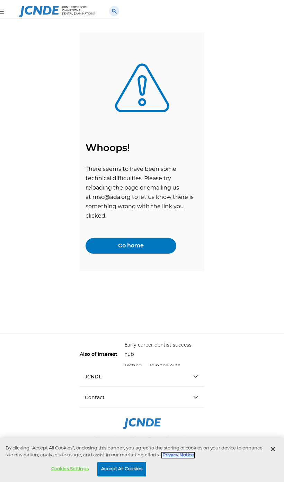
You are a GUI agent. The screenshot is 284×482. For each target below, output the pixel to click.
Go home (131, 245)
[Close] (273, 449)
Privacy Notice (178, 455)
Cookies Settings (70, 469)
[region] (142, 460)
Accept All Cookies (121, 469)
